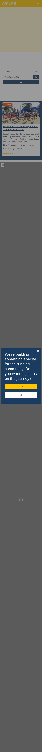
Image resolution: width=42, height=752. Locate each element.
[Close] (38, 351)
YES (21, 386)
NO (21, 395)
